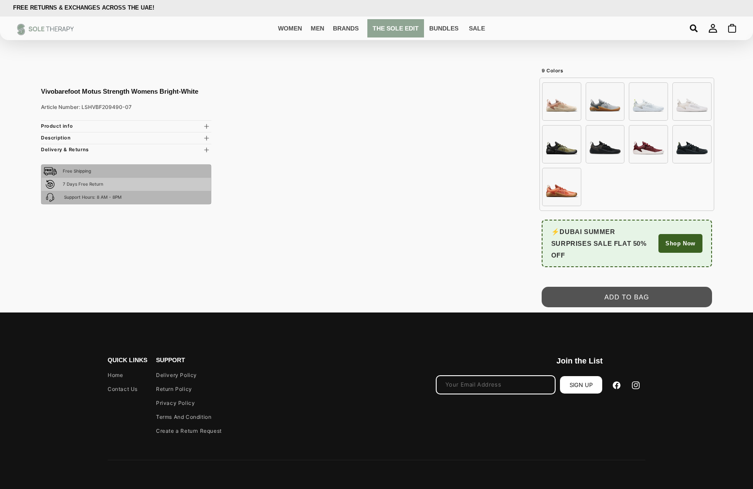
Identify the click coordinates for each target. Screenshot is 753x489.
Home (115, 375)
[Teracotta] (561, 187)
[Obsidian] (605, 144)
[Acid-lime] (561, 144)
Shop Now (680, 243)
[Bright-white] (692, 101)
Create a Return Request (189, 431)
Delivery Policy (176, 375)
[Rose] (561, 101)
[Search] (693, 28)
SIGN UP (581, 384)
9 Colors (552, 71)
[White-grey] (648, 101)
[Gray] (605, 101)
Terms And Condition (183, 417)
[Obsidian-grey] (692, 144)
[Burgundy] (648, 144)
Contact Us (123, 389)
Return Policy (174, 389)
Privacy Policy (175, 403)
